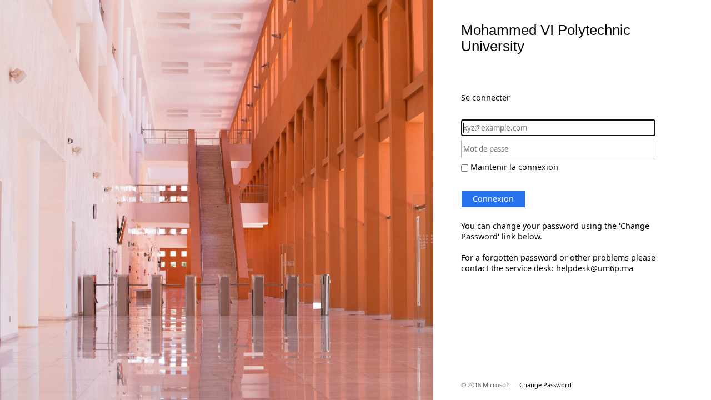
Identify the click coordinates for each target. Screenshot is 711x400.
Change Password (545, 385)
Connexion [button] (493, 198)
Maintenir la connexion (514, 167)
